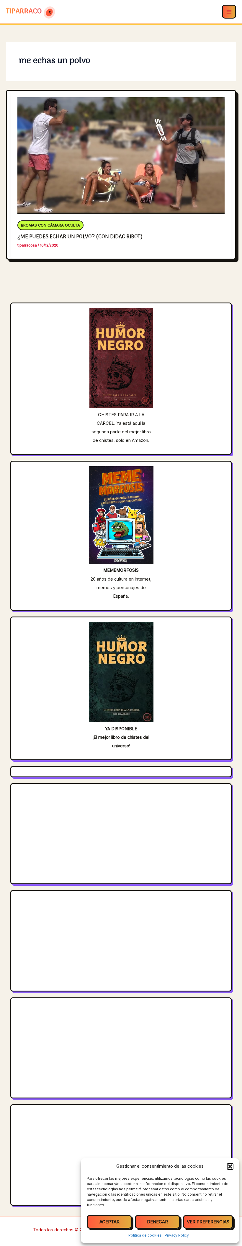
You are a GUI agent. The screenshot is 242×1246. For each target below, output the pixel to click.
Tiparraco (25, 11)
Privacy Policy (177, 1235)
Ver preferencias (208, 1221)
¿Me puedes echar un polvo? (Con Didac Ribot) (80, 236)
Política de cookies (145, 1235)
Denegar (157, 1221)
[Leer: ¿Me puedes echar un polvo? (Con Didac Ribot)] (121, 152)
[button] (230, 1166)
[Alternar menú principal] (229, 12)
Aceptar (109, 1221)
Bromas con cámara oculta (50, 225)
